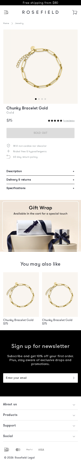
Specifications (40, 188)
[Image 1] (40, 66)
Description (40, 171)
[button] (6, 12)
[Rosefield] (40, 12)
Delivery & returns (40, 180)
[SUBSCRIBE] (73, 378)
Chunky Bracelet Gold (18, 320)
